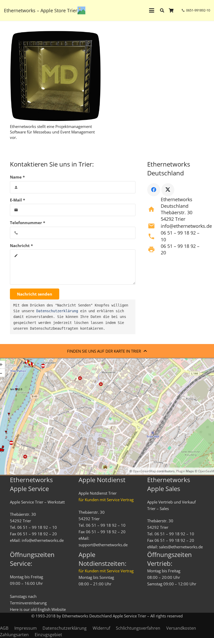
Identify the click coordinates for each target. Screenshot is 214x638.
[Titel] (81, 10)
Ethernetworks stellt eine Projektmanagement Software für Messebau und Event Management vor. (52, 132)
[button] (151, 10)
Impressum (25, 628)
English (44, 609)
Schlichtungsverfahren (138, 628)
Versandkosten (181, 628)
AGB (4, 628)
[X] (167, 189)
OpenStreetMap (144, 471)
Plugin (180, 471)
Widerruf (101, 628)
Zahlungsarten (14, 634)
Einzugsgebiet (48, 634)
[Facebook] (153, 189)
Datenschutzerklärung (57, 311)
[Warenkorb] (171, 10)
